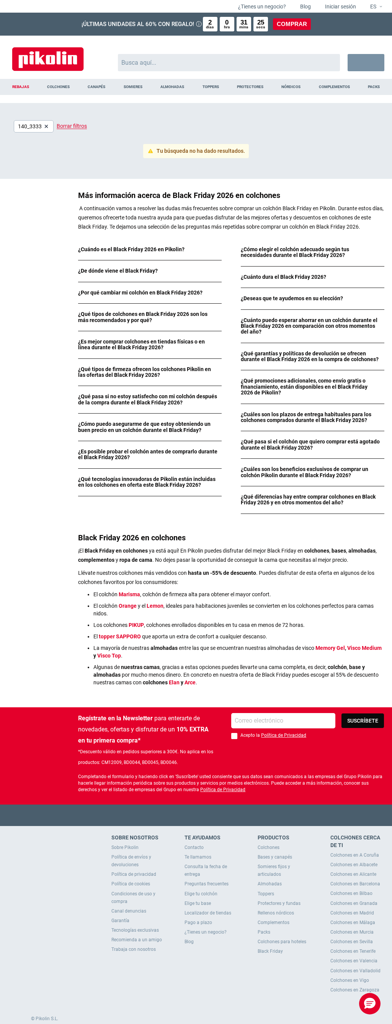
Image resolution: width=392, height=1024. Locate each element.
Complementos (273, 922)
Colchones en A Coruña (354, 855)
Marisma (129, 594)
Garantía (120, 920)
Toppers (266, 893)
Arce (190, 682)
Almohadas (270, 884)
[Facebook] (166, 815)
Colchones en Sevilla (351, 941)
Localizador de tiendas (208, 913)
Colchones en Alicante (353, 874)
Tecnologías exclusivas (135, 930)
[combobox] (229, 62)
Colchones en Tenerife (353, 951)
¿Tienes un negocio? (261, 6)
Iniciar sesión (340, 6)
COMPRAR (292, 24)
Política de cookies (130, 884)
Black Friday (270, 951)
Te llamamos (198, 857)
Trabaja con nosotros (133, 949)
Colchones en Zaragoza (354, 990)
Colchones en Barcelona (355, 884)
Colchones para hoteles (282, 941)
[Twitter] (181, 815)
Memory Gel (330, 648)
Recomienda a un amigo (136, 939)
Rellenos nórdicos (276, 913)
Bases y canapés (275, 857)
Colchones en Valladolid (355, 970)
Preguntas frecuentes (207, 884)
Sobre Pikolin (125, 847)
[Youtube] (196, 815)
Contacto (194, 847)
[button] (373, 7)
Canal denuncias (128, 911)
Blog (305, 6)
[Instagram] (211, 815)
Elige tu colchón (201, 893)
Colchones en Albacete (353, 864)
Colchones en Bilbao (351, 893)
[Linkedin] (226, 815)
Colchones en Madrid (352, 913)
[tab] (150, 249)
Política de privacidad (133, 874)
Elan (174, 682)
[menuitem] (20, 87)
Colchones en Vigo (349, 980)
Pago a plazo (198, 922)
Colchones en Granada (353, 903)
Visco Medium (364, 648)
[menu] (196, 87)
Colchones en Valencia (353, 960)
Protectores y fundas (279, 903)
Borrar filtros (72, 126)
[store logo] (48, 55)
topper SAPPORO (120, 636)
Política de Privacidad (283, 735)
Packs (264, 932)
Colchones (268, 847)
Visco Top (109, 656)
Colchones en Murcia (352, 932)
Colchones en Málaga (352, 922)
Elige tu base (198, 903)
